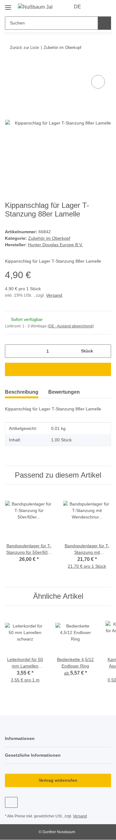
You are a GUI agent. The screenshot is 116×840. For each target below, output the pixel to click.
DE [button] (77, 6)
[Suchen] (104, 23)
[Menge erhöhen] (104, 351)
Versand (54, 295)
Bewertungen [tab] (64, 392)
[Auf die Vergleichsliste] (98, 82)
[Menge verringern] (12, 351)
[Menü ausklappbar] (8, 5)
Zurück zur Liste (24, 47)
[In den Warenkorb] (10, 66)
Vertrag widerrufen (58, 780)
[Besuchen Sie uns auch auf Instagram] (11, 802)
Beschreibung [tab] (21, 392)
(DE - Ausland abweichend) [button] (71, 326)
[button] (95, 7)
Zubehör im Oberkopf (49, 238)
